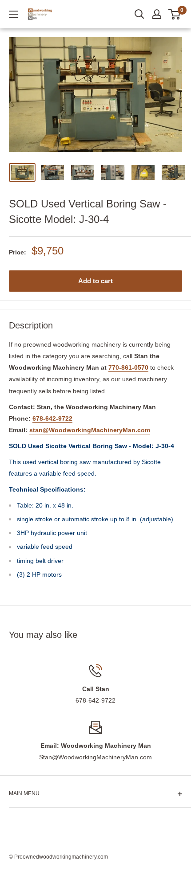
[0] (174, 14)
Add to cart (95, 281)
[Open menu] (13, 14)
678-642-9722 (52, 418)
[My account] (156, 14)
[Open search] (139, 14)
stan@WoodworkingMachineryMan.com (89, 430)
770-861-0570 (128, 367)
